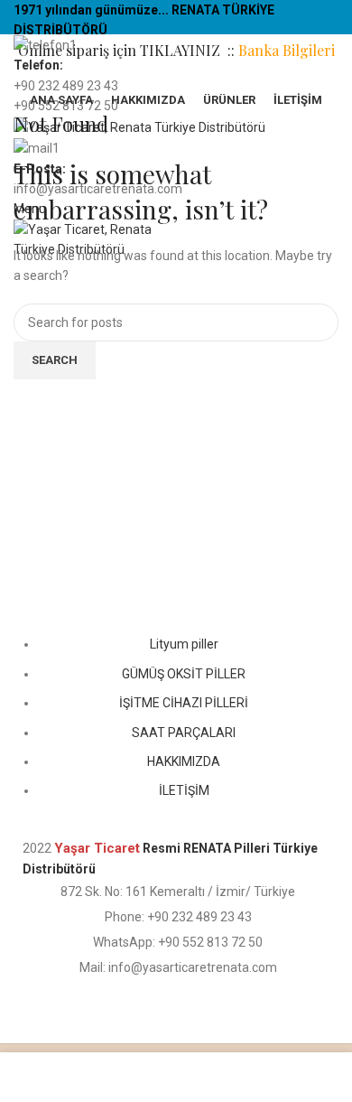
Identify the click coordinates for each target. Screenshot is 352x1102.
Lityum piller (184, 644)
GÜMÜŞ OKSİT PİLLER (183, 674)
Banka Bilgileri (286, 50)
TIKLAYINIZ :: (189, 50)
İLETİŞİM (184, 790)
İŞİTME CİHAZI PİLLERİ (183, 703)
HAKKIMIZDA (183, 761)
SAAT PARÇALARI (184, 732)
